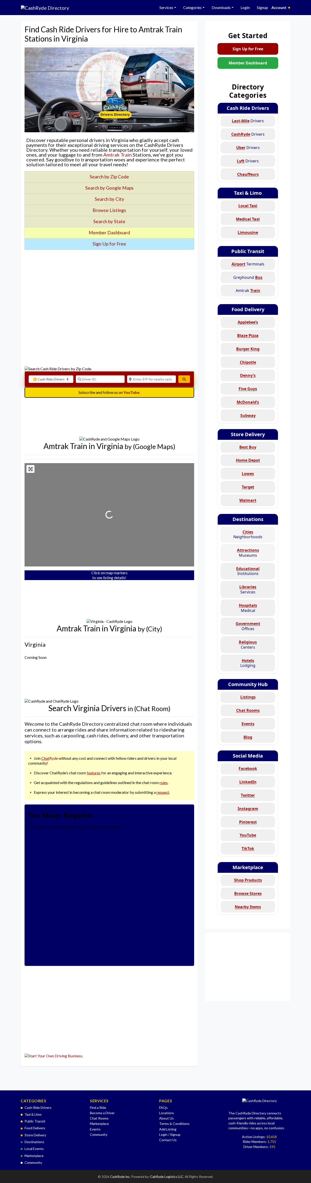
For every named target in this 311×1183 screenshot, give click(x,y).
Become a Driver (102, 1113)
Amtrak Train (117, 155)
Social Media (248, 755)
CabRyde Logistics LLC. (167, 1177)
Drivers (248, 121)
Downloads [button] (221, 7)
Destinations (248, 519)
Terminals (248, 264)
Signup (262, 7)
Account (280, 7)
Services (247, 589)
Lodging (247, 663)
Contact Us (168, 1140)
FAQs (163, 1107)
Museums (248, 552)
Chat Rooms (99, 1118)
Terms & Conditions (174, 1123)
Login (245, 7)
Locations (166, 1113)
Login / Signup (170, 1134)
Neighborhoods (247, 534)
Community (33, 1162)
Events (95, 1129)
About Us (166, 1118)
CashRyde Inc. (120, 1177)
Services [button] (166, 7)
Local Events (34, 1149)
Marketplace (248, 867)
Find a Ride (98, 1107)
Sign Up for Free (248, 49)
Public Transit (247, 251)
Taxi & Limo (248, 193)
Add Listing (167, 1129)
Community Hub (248, 684)
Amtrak (248, 290)
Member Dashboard (248, 63)
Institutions (247, 571)
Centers (248, 644)
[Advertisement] (109, 293)
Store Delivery (248, 434)
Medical (248, 608)
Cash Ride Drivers (248, 108)
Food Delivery (248, 309)
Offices (248, 626)
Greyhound (247, 277)
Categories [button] (192, 7)
